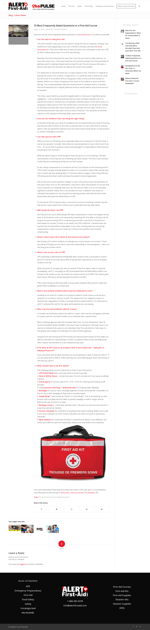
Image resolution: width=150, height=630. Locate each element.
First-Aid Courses (122, 586)
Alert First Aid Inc (61, 29)
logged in (23, 564)
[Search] (139, 6)
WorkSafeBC (126, 129)
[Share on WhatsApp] (71, 509)
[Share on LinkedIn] (86, 509)
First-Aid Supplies (122, 595)
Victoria (73, 492)
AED (122, 99)
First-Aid (49, 29)
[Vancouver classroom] (18, 35)
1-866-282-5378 (75, 601)
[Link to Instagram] (139, 626)
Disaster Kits (122, 599)
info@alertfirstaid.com (75, 605)
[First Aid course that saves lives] (15, 528)
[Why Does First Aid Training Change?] (27, 529)
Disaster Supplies (122, 603)
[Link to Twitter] (136, 626)
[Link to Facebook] (133, 626)
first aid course (85, 34)
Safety (123, 121)
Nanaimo (91, 492)
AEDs (122, 607)
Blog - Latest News (17, 15)
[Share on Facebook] (41, 509)
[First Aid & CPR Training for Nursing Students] (52, 529)
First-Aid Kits (121, 591)
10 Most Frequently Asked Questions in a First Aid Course (65, 25)
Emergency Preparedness (28, 590)
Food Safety (126, 116)
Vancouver (65, 492)
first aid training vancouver (59, 497)
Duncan (80, 492)
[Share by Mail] (101, 509)
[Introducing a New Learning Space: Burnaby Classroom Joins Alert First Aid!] (40, 529)
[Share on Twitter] (56, 509)
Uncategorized (128, 125)
